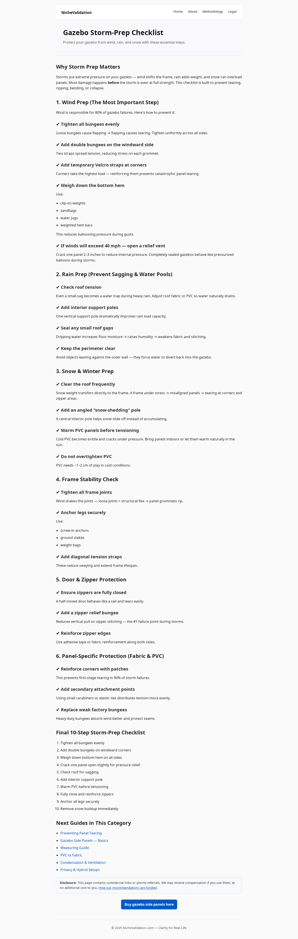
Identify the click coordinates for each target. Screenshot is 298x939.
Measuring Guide (74, 847)
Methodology (212, 11)
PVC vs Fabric (71, 855)
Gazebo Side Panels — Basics (84, 840)
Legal (232, 11)
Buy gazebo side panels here (149, 904)
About (192, 11)
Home (178, 11)
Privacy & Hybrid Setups (80, 869)
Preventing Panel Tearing (81, 833)
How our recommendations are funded (128, 888)
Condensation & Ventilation (83, 862)
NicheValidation (76, 12)
